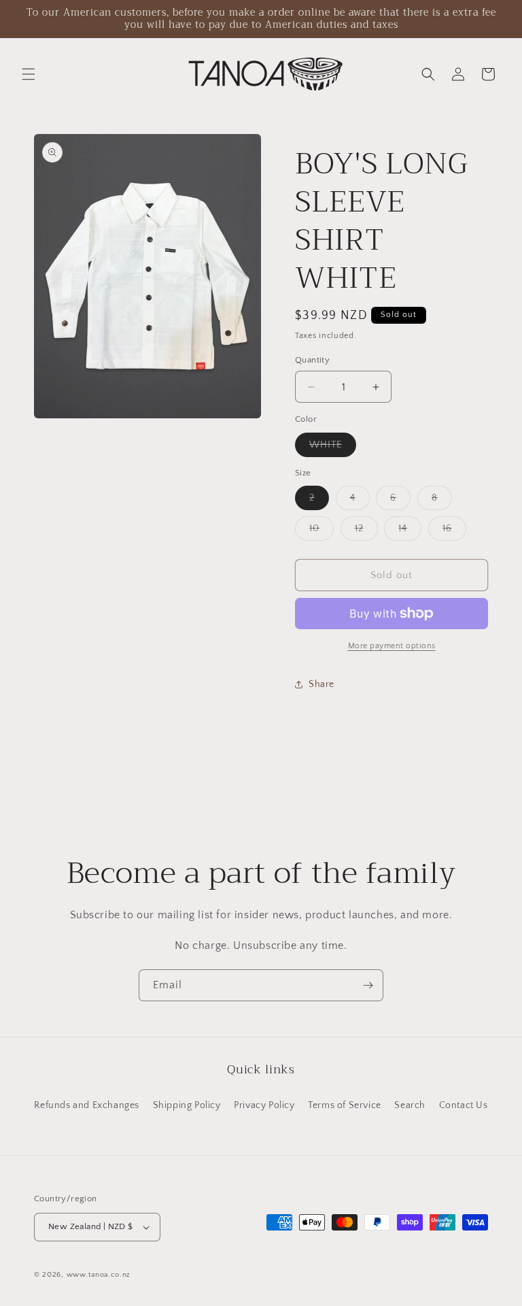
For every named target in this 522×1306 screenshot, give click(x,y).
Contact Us (463, 1105)
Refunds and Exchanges (86, 1105)
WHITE (332, 448)
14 (409, 531)
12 (366, 531)
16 (454, 531)
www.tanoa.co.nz (99, 1275)
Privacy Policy (264, 1105)
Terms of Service (344, 1105)
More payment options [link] (392, 645)
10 (321, 531)
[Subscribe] (368, 985)
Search (409, 1105)
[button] (29, 74)
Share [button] (321, 684)
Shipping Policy (187, 1105)
